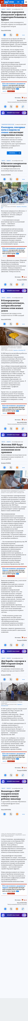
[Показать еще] (23, 35)
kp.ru (25, 98)
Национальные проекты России (8, 124)
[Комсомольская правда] (9, 2)
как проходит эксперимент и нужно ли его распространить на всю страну (13, 86)
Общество (9, 9)
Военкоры (17, 5)
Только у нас (10, 5)
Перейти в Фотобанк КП (19, 350)
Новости (3, 5)
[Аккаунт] (26, 2)
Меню (2, 2)
